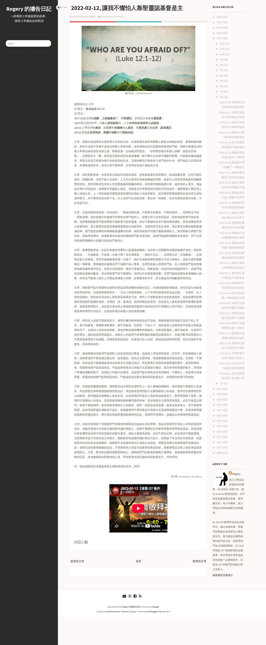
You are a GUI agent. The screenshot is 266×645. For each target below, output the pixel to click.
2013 (219, 431)
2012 (219, 436)
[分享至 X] (83, 542)
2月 (222, 97)
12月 (222, 43)
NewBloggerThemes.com (158, 611)
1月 (222, 383)
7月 (222, 70)
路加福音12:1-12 (95, 109)
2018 (219, 404)
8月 (222, 65)
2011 (219, 442)
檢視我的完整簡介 (223, 575)
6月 (222, 75)
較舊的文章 (199, 561)
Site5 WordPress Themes (117, 611)
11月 (222, 48)
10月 (222, 54)
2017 (219, 410)
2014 (219, 426)
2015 (219, 420)
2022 (219, 38)
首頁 (138, 561)
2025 (219, 22)
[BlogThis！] (79, 542)
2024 (219, 27)
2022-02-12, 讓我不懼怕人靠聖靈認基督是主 (127, 8)
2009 (219, 452)
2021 (219, 388)
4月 (222, 86)
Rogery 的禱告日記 (29, 8)
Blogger (155, 606)
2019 (219, 399)
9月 (222, 59)
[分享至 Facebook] (86, 542)
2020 (219, 394)
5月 (222, 81)
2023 (219, 33)
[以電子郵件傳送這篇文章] (76, 542)
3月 (222, 91)
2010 (219, 447)
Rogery (236, 473)
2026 (219, 16)
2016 (219, 415)
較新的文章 (77, 561)
